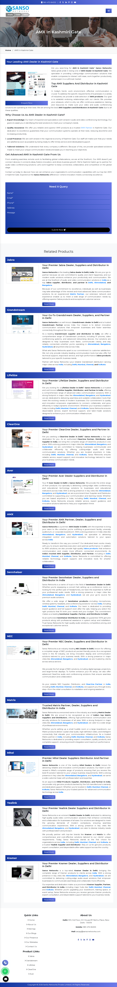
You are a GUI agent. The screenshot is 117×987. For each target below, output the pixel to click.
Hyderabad (47, 347)
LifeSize (31, 965)
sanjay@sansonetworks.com (88, 931)
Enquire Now (26, 103)
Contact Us (32, 946)
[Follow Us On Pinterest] (69, 2)
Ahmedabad (100, 282)
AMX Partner (86, 128)
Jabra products (91, 548)
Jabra (31, 956)
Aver (31, 974)
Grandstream (31, 960)
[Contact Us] (5, 963)
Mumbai (81, 364)
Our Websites (31, 942)
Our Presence (31, 938)
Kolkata (102, 364)
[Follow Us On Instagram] (72, 2)
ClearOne (31, 969)
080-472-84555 (49, 2)
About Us (31, 924)
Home (8, 50)
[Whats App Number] (5, 971)
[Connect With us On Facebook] (60, 2)
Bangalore (47, 285)
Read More (49, 304)
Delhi (90, 282)
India (104, 280)
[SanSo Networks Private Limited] (18, 11)
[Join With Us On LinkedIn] (84, 940)
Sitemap (32, 929)
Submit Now (58, 230)
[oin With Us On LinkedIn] (66, 2)
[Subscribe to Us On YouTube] (75, 2)
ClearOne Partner (94, 684)
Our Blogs (31, 933)
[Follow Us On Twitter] (63, 2)
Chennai (89, 364)
